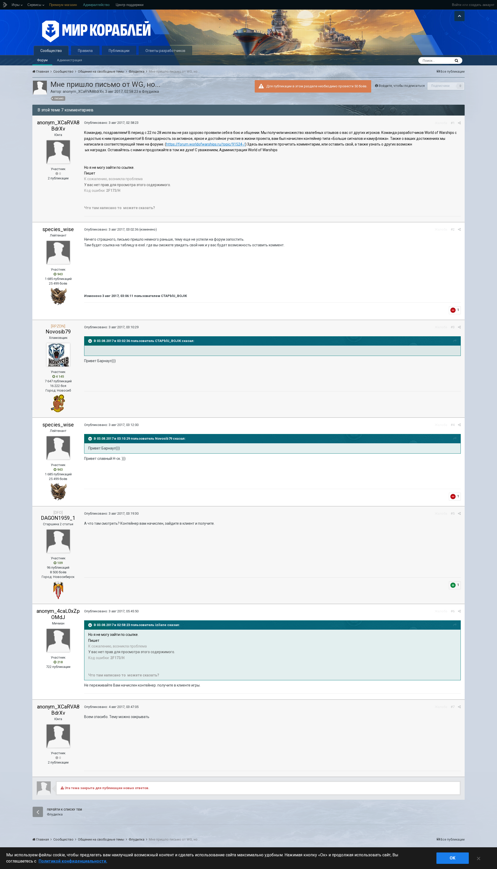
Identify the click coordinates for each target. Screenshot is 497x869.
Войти (456, 5)
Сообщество (51, 51)
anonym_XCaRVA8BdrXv (83, 91)
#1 (453, 123)
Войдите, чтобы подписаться (402, 86)
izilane (160, 625)
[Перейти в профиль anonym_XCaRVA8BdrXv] (40, 88)
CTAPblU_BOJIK (168, 341)
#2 (453, 229)
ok (452, 858)
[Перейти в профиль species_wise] (58, 252)
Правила (85, 51)
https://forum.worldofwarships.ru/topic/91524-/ (205, 144)
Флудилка (150, 91)
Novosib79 (58, 332)
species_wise (58, 229)
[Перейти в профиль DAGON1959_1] (58, 541)
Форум (42, 60)
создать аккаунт (481, 5)
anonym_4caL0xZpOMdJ (58, 614)
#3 (453, 327)
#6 (453, 611)
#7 (453, 707)
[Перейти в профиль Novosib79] (58, 355)
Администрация (69, 60)
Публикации (119, 51)
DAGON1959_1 (58, 518)
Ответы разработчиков (165, 51)
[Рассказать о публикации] (459, 123)
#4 (453, 425)
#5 (453, 513)
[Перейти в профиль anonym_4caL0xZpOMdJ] (58, 640)
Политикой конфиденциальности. (73, 861)
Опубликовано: (111, 123)
